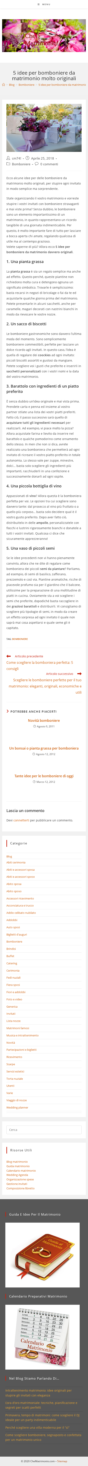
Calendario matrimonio (21, 1171)
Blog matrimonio (17, 1162)
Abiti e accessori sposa (20, 870)
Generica (12, 1006)
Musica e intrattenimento (22, 1035)
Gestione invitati (16, 1184)
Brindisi (11, 949)
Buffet (10, 956)
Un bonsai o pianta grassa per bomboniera (44, 748)
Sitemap (62, 1461)
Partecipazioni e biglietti (21, 1050)
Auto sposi (13, 927)
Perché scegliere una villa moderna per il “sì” (37, 1427)
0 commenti (49, 164)
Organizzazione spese (20, 1179)
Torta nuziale (14, 1079)
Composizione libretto (20, 1188)
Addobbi (11, 920)
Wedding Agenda (17, 1175)
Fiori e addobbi (15, 992)
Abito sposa (13, 884)
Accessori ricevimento (20, 898)
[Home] (3, 85)
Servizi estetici (15, 1071)
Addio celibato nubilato (21, 913)
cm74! (16, 158)
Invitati (10, 1014)
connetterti (21, 820)
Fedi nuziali (13, 977)
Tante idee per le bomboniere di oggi (44, 776)
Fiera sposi (13, 985)
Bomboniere (21, 164)
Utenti (10, 1086)
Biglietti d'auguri (16, 934)
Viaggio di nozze (16, 1100)
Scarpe (10, 1064)
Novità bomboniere (44, 720)
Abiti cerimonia (15, 862)
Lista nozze (13, 1021)
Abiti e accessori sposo (20, 877)
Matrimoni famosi (17, 1028)
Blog (9, 856)
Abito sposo (14, 891)
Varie (9, 1093)
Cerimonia (12, 970)
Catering (11, 963)
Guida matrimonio (18, 1166)
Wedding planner (17, 1107)
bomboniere (20, 639)
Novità (10, 1043)
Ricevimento (14, 1057)
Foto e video (14, 999)
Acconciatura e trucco (20, 905)
